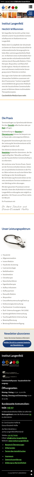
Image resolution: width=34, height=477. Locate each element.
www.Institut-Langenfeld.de (18, 441)
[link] (31, 471)
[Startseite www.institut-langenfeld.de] (10, 8)
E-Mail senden (10, 448)
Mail (3, 128)
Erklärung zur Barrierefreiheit (15, 463)
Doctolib (11, 125)
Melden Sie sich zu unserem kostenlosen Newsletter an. (17, 343)
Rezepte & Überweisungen (14, 445)
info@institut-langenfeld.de (22, 1)
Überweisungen (7, 134)
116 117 (10, 408)
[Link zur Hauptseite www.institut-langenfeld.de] (10, 363)
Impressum (9, 456)
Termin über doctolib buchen (15, 451)
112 (30, 414)
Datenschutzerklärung (13, 460)
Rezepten (18, 132)
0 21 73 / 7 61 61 (9, 1)
